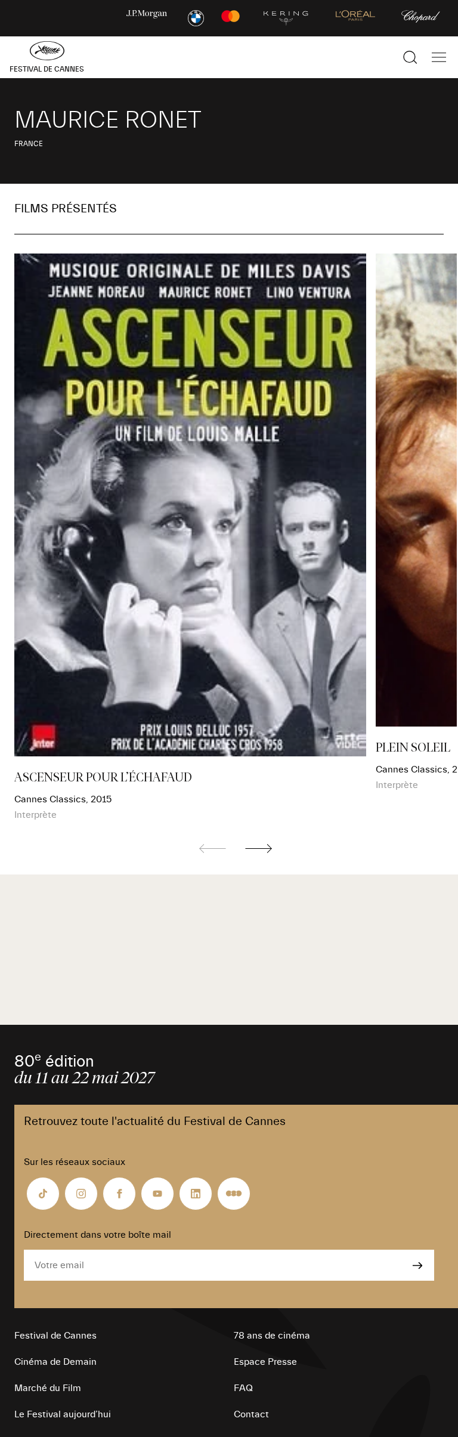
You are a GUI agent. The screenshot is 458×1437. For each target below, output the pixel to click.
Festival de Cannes (55, 1335)
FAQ (243, 1388)
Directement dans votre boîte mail (97, 1234)
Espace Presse (265, 1361)
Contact (251, 1414)
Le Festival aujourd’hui (62, 1414)
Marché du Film (47, 1388)
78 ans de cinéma (272, 1335)
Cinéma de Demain (55, 1361)
